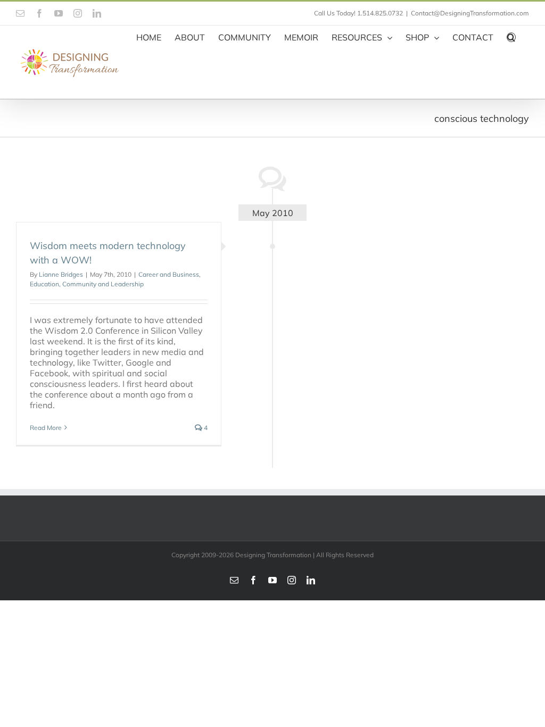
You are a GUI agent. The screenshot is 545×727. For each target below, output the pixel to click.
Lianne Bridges (61, 274)
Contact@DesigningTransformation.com (470, 13)
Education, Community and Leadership (87, 284)
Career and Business (168, 274)
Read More (46, 428)
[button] (511, 36)
